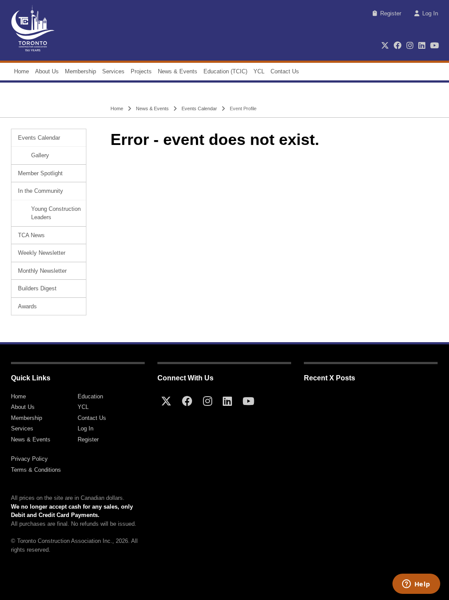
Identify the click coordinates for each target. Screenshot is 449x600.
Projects (141, 71)
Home (21, 71)
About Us (47, 71)
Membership (80, 71)
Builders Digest (37, 288)
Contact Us (285, 71)
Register (390, 13)
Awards (27, 306)
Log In (430, 13)
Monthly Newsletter (42, 270)
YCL (258, 71)
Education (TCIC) (225, 71)
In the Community (40, 191)
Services (113, 71)
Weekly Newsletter (41, 252)
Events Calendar (199, 108)
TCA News (31, 235)
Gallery (40, 155)
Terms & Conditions (36, 469)
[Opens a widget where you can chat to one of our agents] (416, 585)
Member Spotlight (40, 173)
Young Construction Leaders (56, 213)
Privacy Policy (29, 458)
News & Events (177, 71)
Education (90, 396)
